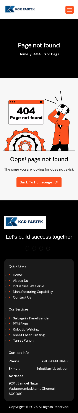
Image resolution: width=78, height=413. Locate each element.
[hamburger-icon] (69, 10)
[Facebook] (41, 248)
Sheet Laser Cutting (29, 335)
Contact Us (22, 297)
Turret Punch (23, 340)
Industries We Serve (28, 286)
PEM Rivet (20, 323)
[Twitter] (34, 248)
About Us (20, 280)
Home (17, 275)
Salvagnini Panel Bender (31, 318)
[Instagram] (48, 248)
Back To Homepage (36, 182)
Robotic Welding (26, 329)
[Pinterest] (27, 248)
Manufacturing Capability (33, 291)
